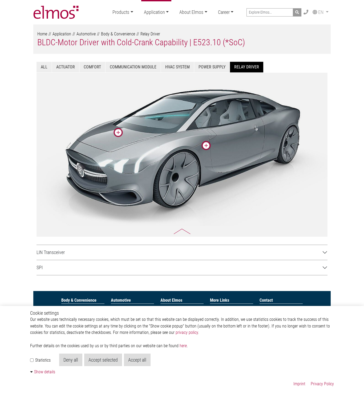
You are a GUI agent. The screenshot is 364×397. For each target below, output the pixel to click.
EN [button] (321, 12)
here (183, 345)
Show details (44, 371)
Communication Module (133, 66)
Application (154, 12)
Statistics (42, 360)
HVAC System (177, 66)
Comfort (92, 66)
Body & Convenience (118, 33)
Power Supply (212, 66)
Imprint (299, 383)
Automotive (86, 33)
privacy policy (187, 332)
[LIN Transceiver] (118, 132)
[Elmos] (56, 12)
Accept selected (103, 360)
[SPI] (206, 145)
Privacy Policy (322, 383)
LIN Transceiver (51, 252)
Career (224, 12)
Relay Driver (150, 33)
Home (42, 33)
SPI (40, 267)
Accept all (137, 360)
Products (120, 12)
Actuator (65, 66)
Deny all (70, 360)
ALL (44, 66)
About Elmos (191, 12)
